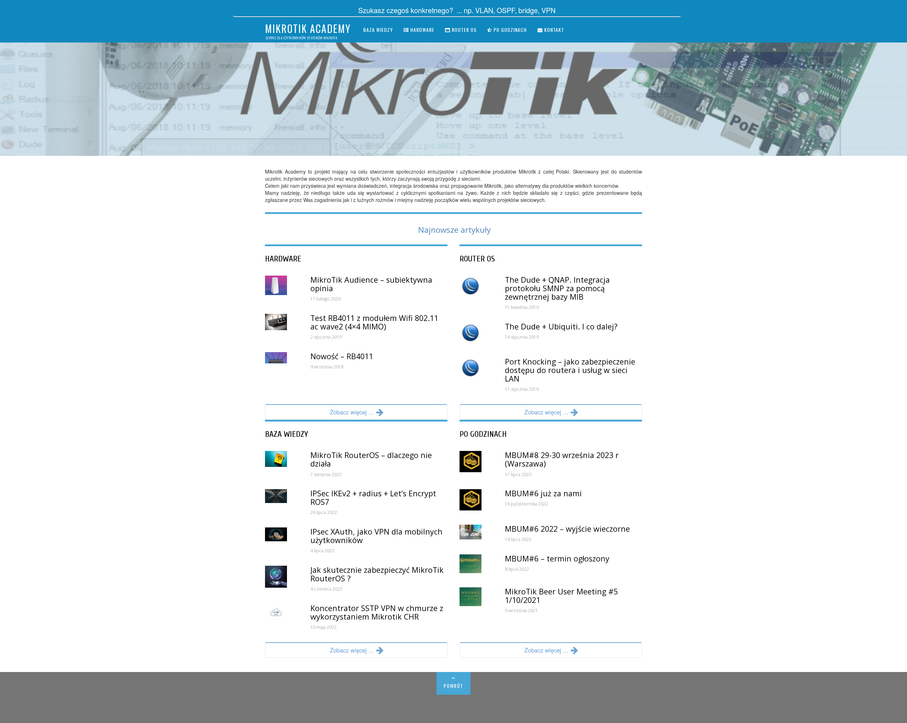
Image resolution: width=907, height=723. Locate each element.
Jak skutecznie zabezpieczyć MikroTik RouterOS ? (377, 574)
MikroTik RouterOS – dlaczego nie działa (371, 459)
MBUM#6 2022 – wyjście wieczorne (567, 529)
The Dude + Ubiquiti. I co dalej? (561, 326)
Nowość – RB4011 (341, 356)
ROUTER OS (477, 259)
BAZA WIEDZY (286, 434)
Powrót (453, 685)
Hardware (421, 29)
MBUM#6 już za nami (543, 493)
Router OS (463, 29)
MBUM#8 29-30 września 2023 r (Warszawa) (562, 459)
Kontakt (553, 29)
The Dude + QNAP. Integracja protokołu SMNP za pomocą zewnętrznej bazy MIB (557, 288)
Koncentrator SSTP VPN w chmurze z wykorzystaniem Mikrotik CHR (376, 612)
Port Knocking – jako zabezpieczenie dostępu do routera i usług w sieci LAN (570, 370)
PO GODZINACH (483, 434)
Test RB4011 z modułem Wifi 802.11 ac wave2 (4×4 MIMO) (374, 322)
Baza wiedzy (378, 29)
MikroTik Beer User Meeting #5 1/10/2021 (561, 595)
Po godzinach (509, 29)
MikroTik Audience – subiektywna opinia (371, 284)
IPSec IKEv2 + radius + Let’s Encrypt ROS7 (373, 497)
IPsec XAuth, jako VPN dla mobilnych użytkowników (376, 535)
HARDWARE (283, 259)
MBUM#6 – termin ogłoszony (557, 558)
